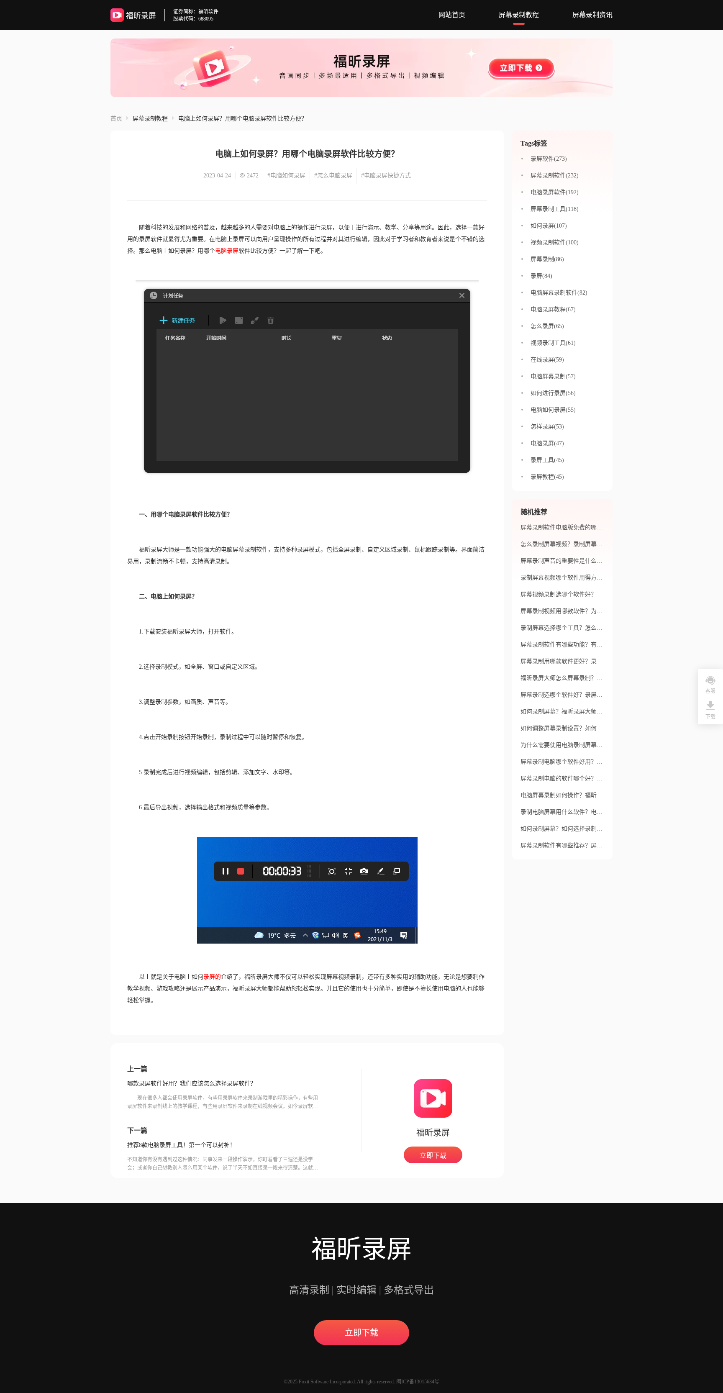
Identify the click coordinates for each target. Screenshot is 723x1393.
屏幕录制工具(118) (555, 209)
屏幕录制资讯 (592, 14)
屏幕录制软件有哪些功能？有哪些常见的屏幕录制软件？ (593, 644)
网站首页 (451, 14)
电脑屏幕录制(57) (553, 376)
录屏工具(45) (547, 460)
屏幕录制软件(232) (555, 175)
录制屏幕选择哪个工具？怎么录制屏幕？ (573, 628)
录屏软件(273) (549, 159)
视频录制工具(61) (553, 343)
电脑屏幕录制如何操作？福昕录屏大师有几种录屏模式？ (593, 795)
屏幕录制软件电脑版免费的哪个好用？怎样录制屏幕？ (590, 527)
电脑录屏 (226, 251)
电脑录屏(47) (547, 443)
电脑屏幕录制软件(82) (559, 293)
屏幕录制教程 (519, 14)
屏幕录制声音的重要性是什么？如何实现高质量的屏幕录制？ (599, 561)
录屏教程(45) (547, 477)
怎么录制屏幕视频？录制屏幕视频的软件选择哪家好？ (590, 544)
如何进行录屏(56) (553, 393)
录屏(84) (541, 276)
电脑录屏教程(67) (553, 309)
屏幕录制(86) (547, 259)
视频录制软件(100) (555, 242)
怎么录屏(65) (547, 326)
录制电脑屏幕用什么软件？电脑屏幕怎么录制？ (582, 812)
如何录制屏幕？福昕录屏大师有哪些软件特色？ (582, 711)
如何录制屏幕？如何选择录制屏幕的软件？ (576, 829)
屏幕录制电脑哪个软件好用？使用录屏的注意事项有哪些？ (596, 762)
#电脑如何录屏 (286, 175)
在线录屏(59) (547, 360)
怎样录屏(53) (547, 426)
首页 (116, 118)
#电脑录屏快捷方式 (386, 175)
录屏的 (212, 977)
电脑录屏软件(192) (555, 192)
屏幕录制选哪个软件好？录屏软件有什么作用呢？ (584, 695)
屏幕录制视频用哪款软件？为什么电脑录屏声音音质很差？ (596, 611)
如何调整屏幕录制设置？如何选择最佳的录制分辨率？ (590, 728)
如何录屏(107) (549, 226)
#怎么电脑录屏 (333, 175)
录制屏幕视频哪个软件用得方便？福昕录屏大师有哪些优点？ (599, 578)
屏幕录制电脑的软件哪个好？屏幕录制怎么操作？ (584, 778)
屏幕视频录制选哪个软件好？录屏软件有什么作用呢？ (590, 594)
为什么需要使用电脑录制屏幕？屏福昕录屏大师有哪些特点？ (599, 745)
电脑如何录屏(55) (553, 410)
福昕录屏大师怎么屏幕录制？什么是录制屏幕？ (582, 678)
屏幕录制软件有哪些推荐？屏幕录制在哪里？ (579, 845)
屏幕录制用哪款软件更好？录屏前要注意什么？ (582, 661)
